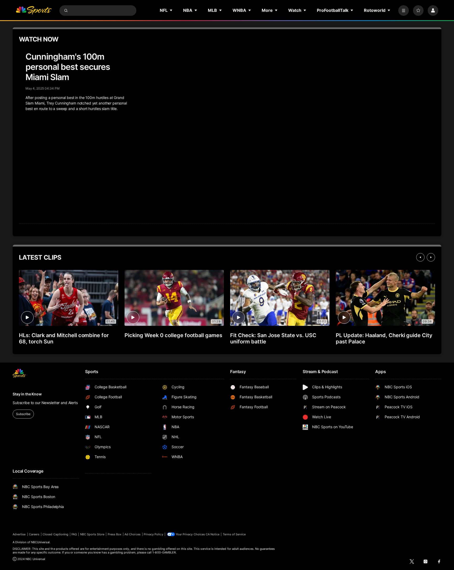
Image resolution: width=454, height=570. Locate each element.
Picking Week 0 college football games (173, 335)
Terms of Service (234, 534)
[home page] (33, 10)
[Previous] (420, 257)
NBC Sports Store (92, 534)
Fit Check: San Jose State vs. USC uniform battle (273, 338)
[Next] (431, 257)
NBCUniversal (40, 542)
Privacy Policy (153, 534)
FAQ (74, 534)
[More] (403, 10)
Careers (34, 534)
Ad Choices (133, 534)
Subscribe (23, 414)
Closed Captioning (55, 534)
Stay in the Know (27, 394)
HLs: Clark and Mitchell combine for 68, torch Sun (64, 338)
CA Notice (213, 534)
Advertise (19, 534)
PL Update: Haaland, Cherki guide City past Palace (384, 338)
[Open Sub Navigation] (171, 10)
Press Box (115, 534)
